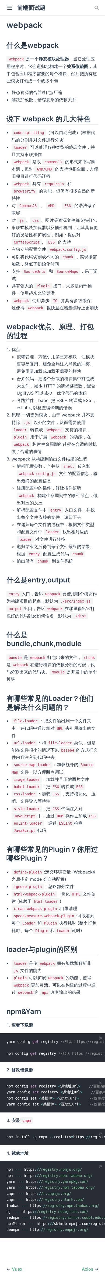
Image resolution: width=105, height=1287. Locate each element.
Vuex (17, 1269)
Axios (88, 1269)
